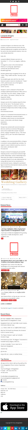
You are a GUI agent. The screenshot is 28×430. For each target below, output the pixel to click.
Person (15, 192)
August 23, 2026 (5, 227)
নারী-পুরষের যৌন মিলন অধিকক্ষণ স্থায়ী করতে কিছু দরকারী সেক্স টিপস (14, 363)
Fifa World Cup (5, 300)
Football (10, 300)
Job (2, 238)
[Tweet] (5, 428)
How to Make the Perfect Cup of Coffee (6, 198)
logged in (10, 308)
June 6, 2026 (5, 290)
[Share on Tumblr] (19, 428)
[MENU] (26, 25)
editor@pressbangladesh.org (10, 376)
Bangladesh (4, 270)
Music (11, 192)
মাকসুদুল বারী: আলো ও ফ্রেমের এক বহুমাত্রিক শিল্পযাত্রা (11, 354)
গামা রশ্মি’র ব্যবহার (4, 372)
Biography (4, 192)
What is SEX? (22, 197)
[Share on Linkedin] (16, 428)
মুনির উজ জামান (4, 351)
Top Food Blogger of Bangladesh (9, 369)
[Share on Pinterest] (12, 428)
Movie (8, 192)
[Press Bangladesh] (2, 25)
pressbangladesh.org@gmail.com (11, 378)
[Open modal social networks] (26, 428)
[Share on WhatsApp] (8, 428)
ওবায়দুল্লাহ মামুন (4, 349)
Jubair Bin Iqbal (15, 39)
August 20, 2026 (5, 258)
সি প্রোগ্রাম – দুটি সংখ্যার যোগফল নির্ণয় (8, 370)
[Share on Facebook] (2, 428)
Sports (14, 300)
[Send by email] (22, 428)
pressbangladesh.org (8, 382)
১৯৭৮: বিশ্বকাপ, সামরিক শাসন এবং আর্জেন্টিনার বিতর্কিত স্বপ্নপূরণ (13, 327)
